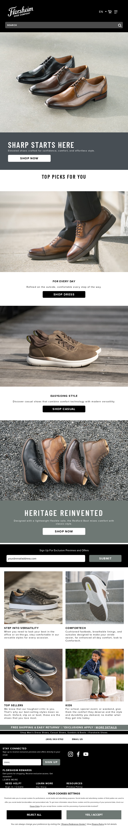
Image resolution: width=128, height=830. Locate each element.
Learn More (10, 779)
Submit (105, 558)
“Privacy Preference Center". (73, 824)
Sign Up (51, 762)
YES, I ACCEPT (94, 815)
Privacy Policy (74, 786)
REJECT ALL (34, 815)
